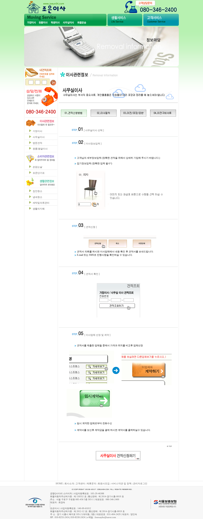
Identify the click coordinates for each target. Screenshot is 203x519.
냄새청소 (37, 197)
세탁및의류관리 (41, 202)
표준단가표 (39, 173)
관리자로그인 (140, 483)
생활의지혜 (39, 208)
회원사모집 (104, 483)
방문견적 (37, 143)
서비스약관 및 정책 (121, 483)
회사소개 (69, 483)
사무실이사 (39, 137)
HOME (59, 483)
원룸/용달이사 (40, 148)
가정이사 (37, 131)
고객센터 (80, 483)
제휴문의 (91, 483)
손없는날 (37, 167)
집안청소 (37, 191)
